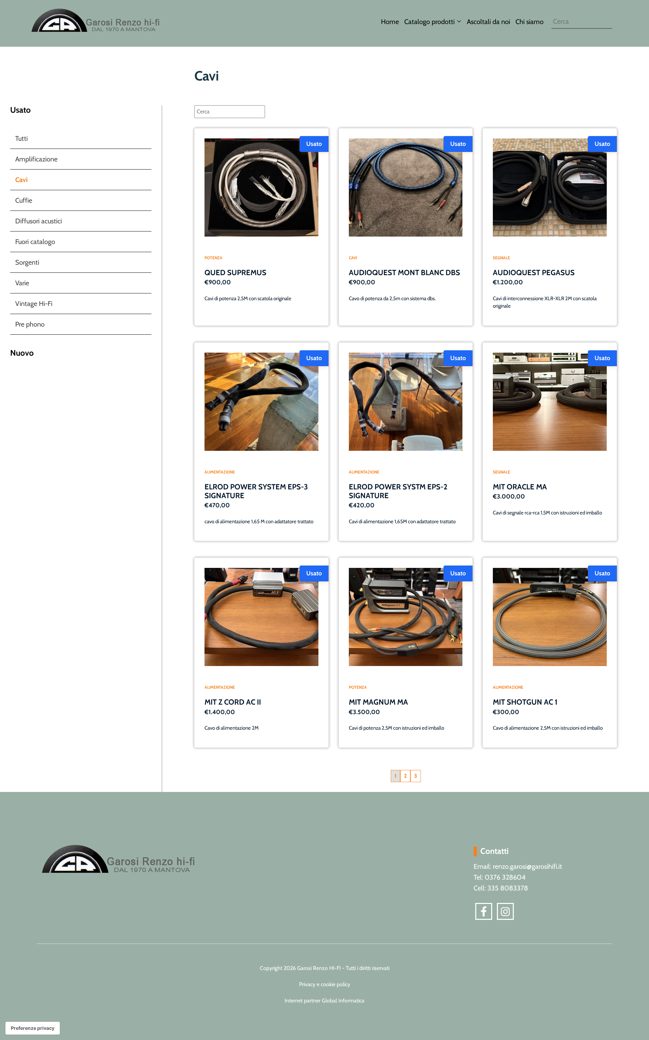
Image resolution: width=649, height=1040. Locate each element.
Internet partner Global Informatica (324, 1000)
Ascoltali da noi (488, 22)
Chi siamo (529, 22)
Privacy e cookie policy (324, 984)
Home (390, 22)
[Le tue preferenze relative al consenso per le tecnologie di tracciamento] (32, 1028)
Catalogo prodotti (429, 22)
